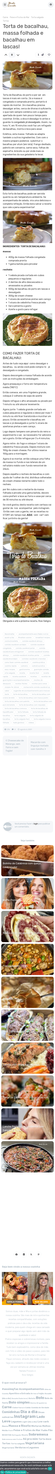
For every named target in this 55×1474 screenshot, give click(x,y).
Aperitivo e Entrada (19, 1393)
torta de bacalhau (20, 694)
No (2, 1472)
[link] (49, 54)
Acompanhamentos (31, 1389)
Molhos (46, 1426)
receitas (33, 677)
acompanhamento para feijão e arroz (33, 634)
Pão (50, 1430)
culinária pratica (38, 666)
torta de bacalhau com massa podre (33, 698)
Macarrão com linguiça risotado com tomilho (40, 745)
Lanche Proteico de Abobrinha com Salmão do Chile (23, 1128)
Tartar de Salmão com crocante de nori (25, 1097)
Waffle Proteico (11, 900)
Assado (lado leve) (20, 1398)
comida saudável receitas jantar (26, 655)
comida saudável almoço (32, 641)
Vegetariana (34, 1443)
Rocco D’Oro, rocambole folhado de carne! (27, 933)
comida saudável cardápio (15, 645)
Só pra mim (30, 1439)
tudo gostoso (18, 723)
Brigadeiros (42, 1403)
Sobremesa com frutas (12, 1439)
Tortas (6, 21)
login (36, 824)
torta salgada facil (21, 719)
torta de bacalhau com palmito (17, 701)
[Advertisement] (27, 789)
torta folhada (23, 712)
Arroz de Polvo (11, 1163)
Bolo (40, 1397)
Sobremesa (38, 1434)
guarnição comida (41, 669)
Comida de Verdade (40, 1408)
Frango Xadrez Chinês (15, 965)
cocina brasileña (11, 641)
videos (31, 723)
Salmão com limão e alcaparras (21, 1064)
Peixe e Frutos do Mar (19, 17)
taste (7, 694)
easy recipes (10, 669)
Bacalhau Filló (11, 998)
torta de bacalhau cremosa (16, 708)
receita (22, 673)
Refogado (16, 1435)
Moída (5, 1430)
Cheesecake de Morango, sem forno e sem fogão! (15, 745)
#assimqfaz (9, 634)
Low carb (43, 1421)
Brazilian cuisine (24, 638)
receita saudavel (19, 677)
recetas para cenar (39, 684)
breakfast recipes (43, 638)
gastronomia (24, 669)
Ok (50, 1468)
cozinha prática (38, 662)
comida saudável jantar (25, 648)
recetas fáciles (21, 684)
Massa (5, 1426)
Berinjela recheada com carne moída (24, 1031)
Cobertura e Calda (21, 1407)
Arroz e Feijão (37, 1393)
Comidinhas (11, 1412)
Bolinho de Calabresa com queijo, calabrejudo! (22, 865)
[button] (5, 5)
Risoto (25, 1435)
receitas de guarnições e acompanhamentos (26, 678)
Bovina (33, 1403)
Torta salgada (37, 17)
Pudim (44, 1430)
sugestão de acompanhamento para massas (32, 691)
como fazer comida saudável (16, 662)
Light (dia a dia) (29, 1422)
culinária (24, 666)
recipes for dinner (12, 687)
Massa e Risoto (20, 1425)
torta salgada (20, 716)
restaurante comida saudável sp (36, 687)
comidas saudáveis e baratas (34, 659)
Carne (5, 17)
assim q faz (9, 638)
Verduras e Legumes (27, 1447)
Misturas (36, 1426)
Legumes (16, 1421)
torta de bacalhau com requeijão (32, 705)
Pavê (10, 1430)
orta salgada (10, 673)
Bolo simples (19, 1402)
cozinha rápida (10, 666)
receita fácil (34, 673)
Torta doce (44, 1439)
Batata (32, 1398)
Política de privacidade (16, 1472)
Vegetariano (8, 1447)
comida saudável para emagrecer (24, 650)
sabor (7, 691)
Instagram (25, 1416)
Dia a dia (29, 1411)
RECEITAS (6, 1435)
